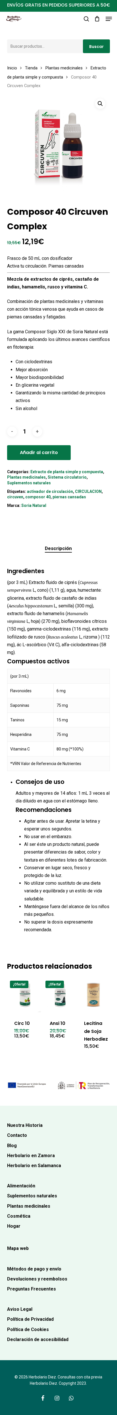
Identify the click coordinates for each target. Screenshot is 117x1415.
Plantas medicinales (64, 68)
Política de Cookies (28, 1329)
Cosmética (18, 1216)
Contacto (17, 1135)
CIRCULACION (88, 491)
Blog (12, 1145)
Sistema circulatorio (67, 477)
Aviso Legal (19, 1309)
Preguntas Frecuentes (31, 1289)
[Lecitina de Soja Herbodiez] (94, 995)
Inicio (12, 68)
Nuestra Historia (25, 1125)
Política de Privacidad (30, 1319)
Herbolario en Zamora (31, 1155)
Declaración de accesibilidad (37, 1339)
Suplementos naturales (29, 483)
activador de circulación (50, 491)
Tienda (31, 68)
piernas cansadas (69, 497)
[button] (109, 19)
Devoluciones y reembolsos (37, 1279)
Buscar (96, 46)
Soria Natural (33, 505)
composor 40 (38, 497)
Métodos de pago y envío (34, 1269)
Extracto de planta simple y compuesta (66, 471)
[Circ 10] (24, 995)
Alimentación (21, 1186)
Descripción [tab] (58, 548)
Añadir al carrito (39, 452)
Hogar (13, 1226)
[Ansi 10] (60, 995)
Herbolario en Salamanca (34, 1165)
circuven (15, 497)
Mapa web (18, 1248)
